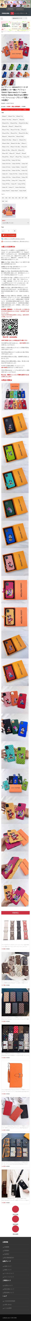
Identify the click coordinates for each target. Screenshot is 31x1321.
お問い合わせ (7, 1304)
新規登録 (10, 8)
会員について (7, 1266)
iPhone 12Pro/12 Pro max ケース (22, 31)
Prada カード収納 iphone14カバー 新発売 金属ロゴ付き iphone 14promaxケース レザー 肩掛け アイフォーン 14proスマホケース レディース (15, 1200)
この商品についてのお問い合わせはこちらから (14, 238)
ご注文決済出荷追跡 (9, 1301)
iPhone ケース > (10, 31)
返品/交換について (9, 1289)
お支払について (8, 1285)
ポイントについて (9, 1277)
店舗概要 (6, 1247)
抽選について (7, 1269)
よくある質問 (7, 1308)
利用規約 (6, 1250)
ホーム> (5, 31)
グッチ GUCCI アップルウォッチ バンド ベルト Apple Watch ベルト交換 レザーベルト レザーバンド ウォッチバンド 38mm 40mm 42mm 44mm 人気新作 (15, 946)
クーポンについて (9, 1273)
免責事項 (6, 1254)
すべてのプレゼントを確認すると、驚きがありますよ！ (16, 241)
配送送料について (9, 1292)
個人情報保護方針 (9, 1257)
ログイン (19, 8)
